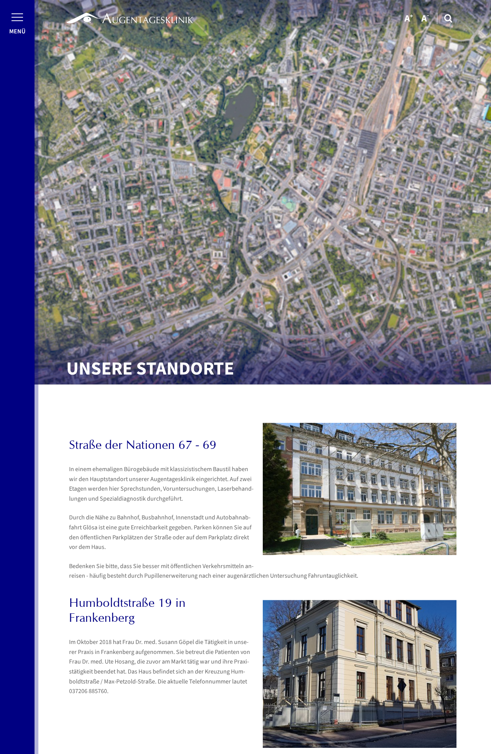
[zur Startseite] (129, 18)
